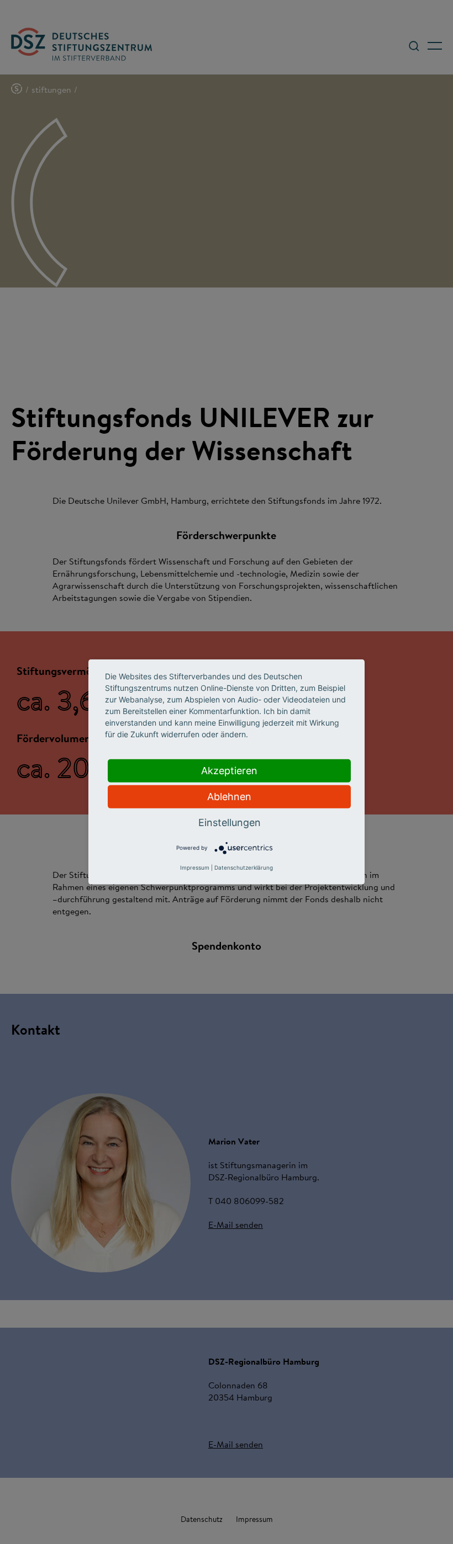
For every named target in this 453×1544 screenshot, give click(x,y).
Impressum (194, 867)
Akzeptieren (229, 770)
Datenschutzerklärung (243, 867)
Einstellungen (229, 822)
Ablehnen (229, 796)
